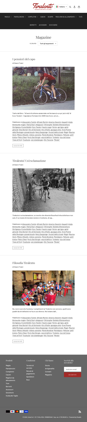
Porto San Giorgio (33, 137)
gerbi (66, 127)
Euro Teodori (36, 127)
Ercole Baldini (26, 127)
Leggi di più (18, 146)
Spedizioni (30, 377)
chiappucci (39, 125)
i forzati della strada (55, 132)
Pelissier (66, 135)
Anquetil (65, 122)
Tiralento (55, 137)
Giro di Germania (34, 130)
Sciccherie (10, 393)
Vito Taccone (48, 140)
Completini (10, 372)
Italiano (62, 7)
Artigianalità (49, 368)
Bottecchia (16, 125)
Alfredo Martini (42, 122)
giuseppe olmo (56, 130)
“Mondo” (57, 140)
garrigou (61, 127)
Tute (7, 383)
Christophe (48, 125)
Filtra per (33, 43)
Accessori (9, 389)
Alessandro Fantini (29, 122)
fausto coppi (46, 127)
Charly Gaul (30, 125)
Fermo (54, 127)
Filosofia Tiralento (23, 263)
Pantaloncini (10, 368)
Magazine (48, 375)
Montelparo (58, 135)
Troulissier (26, 140)
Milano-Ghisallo (22, 135)
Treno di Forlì (17, 140)
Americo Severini (54, 122)
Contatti (48, 372)
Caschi (8, 375)
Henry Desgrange (41, 132)
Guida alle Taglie (12, 396)
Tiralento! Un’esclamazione (29, 161)
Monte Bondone (47, 135)
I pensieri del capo (23, 59)
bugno (23, 125)
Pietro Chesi (22, 137)
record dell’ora (46, 137)
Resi (28, 380)
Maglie (8, 365)
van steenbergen (37, 140)
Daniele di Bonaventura (61, 125)
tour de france (65, 137)
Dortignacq (16, 127)
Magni (66, 132)
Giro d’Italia (45, 130)
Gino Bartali (23, 130)
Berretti (9, 386)
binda (70, 122)
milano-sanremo (35, 135)
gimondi (15, 130)
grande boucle (29, 132)
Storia (47, 365)
